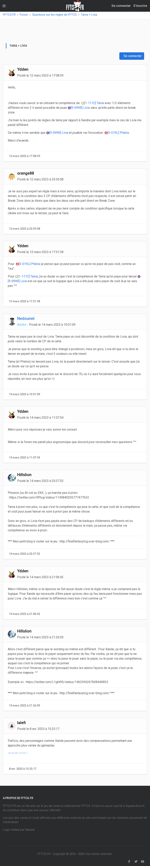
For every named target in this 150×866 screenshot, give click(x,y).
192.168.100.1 (13, 753)
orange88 (25, 173)
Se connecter (132, 56)
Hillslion (24, 474)
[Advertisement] (77, 33)
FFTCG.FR (9, 14)
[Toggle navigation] (4, 6)
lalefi (21, 722)
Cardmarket (10, 822)
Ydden (22, 69)
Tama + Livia (89, 14)
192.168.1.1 (23, 753)
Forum (24, 14)
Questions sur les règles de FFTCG (54, 14)
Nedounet (26, 318)
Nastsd (30, 829)
